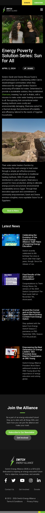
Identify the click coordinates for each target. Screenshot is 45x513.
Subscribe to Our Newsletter (21, 432)
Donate (37, 489)
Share (30, 68)
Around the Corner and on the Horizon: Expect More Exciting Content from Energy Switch (32, 314)
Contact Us (9, 489)
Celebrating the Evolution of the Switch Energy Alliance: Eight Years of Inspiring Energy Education (31, 240)
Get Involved (22, 438)
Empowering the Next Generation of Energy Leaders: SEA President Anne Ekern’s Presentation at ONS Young (32, 353)
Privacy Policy (32, 501)
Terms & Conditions (15, 501)
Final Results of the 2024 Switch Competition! (31, 276)
